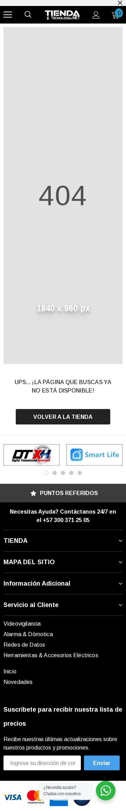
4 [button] (71, 473)
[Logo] (62, 15)
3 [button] (63, 473)
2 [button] (54, 473)
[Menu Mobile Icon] (8, 15)
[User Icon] (96, 15)
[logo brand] (31, 455)
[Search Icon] (27, 14)
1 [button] (46, 473)
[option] (31, 455)
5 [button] (80, 473)
